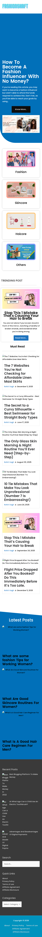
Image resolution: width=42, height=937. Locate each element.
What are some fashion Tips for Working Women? (17, 660)
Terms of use (8, 884)
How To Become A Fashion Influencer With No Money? (20, 71)
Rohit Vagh (9, 386)
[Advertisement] (21, 35)
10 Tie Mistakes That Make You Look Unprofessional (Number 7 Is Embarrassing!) (20, 492)
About (5, 878)
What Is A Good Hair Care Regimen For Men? (19, 745)
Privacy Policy (8, 881)
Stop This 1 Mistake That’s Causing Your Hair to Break (19, 541)
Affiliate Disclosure (10, 890)
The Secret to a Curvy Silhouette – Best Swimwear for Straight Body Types (20, 411)
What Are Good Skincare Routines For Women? (20, 702)
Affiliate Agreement (11, 887)
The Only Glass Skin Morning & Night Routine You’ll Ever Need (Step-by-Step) (20, 449)
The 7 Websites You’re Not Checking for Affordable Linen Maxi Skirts (18, 373)
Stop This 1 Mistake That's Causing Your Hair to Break (21, 315)
